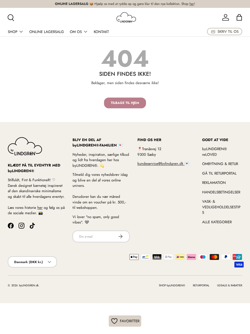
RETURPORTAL (201, 285)
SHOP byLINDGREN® (172, 285)
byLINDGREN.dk (28, 285)
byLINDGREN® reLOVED (214, 151)
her (191, 3)
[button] (239, 17)
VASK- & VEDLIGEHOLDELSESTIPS (221, 207)
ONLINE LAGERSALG (46, 31)
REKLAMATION (214, 182)
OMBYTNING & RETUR (220, 164)
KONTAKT (101, 31)
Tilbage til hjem (125, 102)
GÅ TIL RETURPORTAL (219, 173)
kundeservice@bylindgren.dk (161, 163)
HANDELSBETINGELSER (221, 192)
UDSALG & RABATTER (229, 285)
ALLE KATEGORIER (217, 222)
